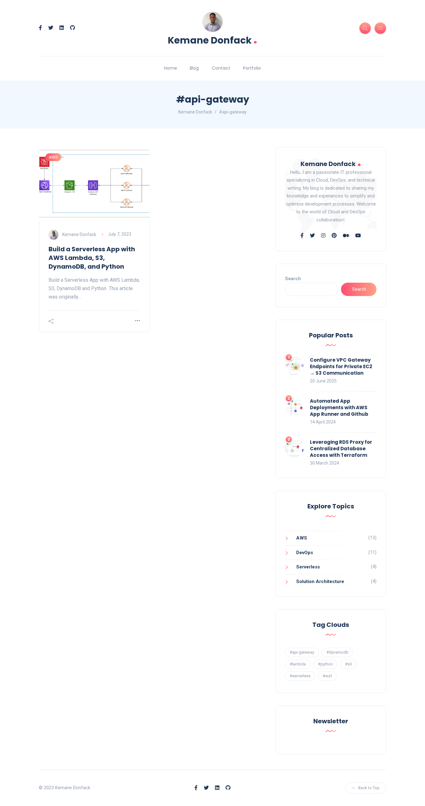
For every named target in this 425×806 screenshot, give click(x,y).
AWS (53, 157)
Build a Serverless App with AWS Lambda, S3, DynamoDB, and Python (92, 258)
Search (293, 278)
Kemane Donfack (212, 39)
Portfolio (252, 68)
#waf (327, 676)
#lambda (298, 664)
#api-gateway (302, 652)
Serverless (308, 567)
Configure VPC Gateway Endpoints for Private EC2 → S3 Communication (341, 366)
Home (170, 68)
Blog (194, 68)
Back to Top (369, 787)
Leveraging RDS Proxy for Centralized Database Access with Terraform (341, 448)
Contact (221, 68)
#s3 (348, 664)
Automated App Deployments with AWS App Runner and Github (339, 407)
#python (325, 664)
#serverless (300, 676)
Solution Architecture (320, 581)
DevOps (304, 552)
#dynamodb (337, 652)
